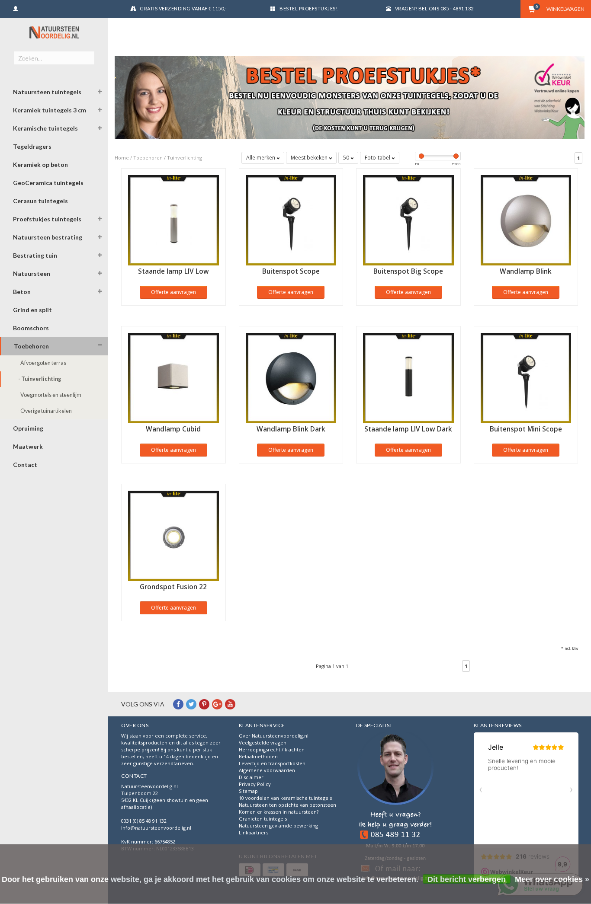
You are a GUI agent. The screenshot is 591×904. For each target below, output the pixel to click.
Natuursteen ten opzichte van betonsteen (287, 805)
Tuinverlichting (184, 157)
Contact (25, 464)
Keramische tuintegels (45, 128)
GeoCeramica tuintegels (48, 182)
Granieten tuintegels (263, 818)
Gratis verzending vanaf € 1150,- (183, 8)
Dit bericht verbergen (466, 879)
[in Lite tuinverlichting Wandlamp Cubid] (173, 377)
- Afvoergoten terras (41, 363)
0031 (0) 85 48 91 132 (144, 821)
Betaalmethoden (258, 756)
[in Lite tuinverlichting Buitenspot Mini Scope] (526, 377)
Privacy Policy (255, 784)
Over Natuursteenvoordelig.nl (273, 735)
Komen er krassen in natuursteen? (278, 811)
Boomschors (31, 328)
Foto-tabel (378, 157)
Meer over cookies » (552, 879)
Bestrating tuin (35, 255)
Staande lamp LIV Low (173, 271)
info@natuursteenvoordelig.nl (156, 827)
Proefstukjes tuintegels (47, 219)
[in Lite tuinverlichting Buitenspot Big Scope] (408, 219)
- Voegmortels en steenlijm (49, 395)
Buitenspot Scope (291, 271)
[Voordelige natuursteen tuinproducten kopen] (54, 32)
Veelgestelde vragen (262, 742)
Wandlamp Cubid (173, 429)
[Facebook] (178, 704)
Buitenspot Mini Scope (526, 429)
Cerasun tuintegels (40, 200)
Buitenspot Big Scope (408, 271)
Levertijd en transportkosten (272, 763)
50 (346, 157)
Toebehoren (31, 346)
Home (122, 157)
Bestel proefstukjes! (308, 8)
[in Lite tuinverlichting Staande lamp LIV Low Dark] (408, 377)
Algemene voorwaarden (267, 770)
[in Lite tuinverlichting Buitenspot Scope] (291, 219)
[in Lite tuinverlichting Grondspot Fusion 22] (173, 535)
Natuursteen (31, 273)
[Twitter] (191, 704)
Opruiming (28, 428)
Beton (22, 291)
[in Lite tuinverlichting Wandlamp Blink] (526, 219)
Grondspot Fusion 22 (173, 586)
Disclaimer (251, 777)
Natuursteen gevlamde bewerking (278, 825)
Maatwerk (28, 446)
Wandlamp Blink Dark (291, 429)
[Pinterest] (204, 704)
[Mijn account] (15, 7)
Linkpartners (253, 832)
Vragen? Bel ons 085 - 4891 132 (434, 8)
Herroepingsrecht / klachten (272, 749)
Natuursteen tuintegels (47, 92)
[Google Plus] (217, 704)
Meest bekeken (310, 157)
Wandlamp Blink (526, 271)
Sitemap (248, 791)
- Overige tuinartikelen (44, 411)
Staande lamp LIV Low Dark (408, 429)
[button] (100, 93)
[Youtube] (230, 704)
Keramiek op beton (40, 164)
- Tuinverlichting (39, 379)
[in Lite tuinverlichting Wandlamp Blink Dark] (291, 377)
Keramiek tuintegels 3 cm (49, 110)
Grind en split (32, 309)
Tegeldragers (32, 146)
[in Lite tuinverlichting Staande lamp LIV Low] (173, 219)
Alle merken (261, 157)
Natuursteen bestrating (47, 237)
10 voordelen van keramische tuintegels (285, 798)
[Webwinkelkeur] (395, 808)
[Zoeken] (87, 53)
